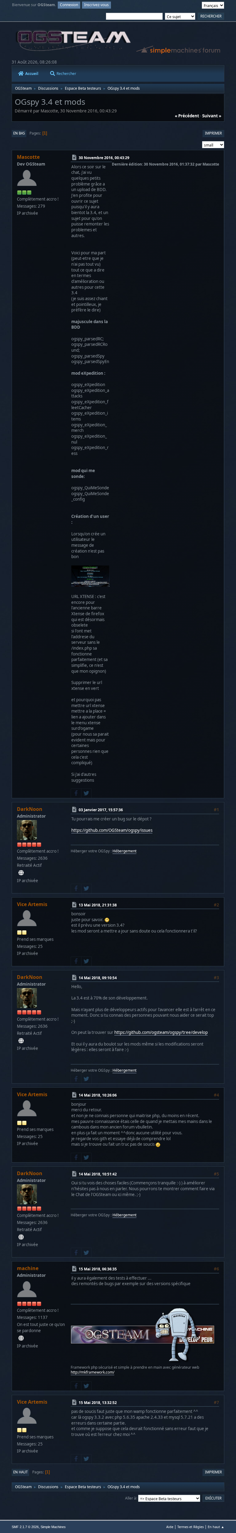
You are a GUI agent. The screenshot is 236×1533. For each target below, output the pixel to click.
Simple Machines (53, 1527)
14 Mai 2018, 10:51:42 (98, 1174)
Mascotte (28, 157)
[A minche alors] (21, 1338)
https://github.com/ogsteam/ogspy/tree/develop (161, 1032)
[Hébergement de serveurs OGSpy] (21, 873)
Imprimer (213, 133)
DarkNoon (29, 809)
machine (27, 1268)
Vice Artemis (32, 904)
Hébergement (124, 851)
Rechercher (66, 73)
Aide (169, 1526)
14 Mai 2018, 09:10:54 (98, 977)
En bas (19, 133)
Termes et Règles (190, 1526)
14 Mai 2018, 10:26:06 (98, 1095)
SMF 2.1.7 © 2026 (25, 1527)
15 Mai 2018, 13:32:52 (98, 1402)
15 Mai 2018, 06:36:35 (98, 1269)
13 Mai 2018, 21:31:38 (98, 904)
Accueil (31, 73)
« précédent (187, 116)
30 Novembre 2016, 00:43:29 (104, 157)
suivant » (211, 116)
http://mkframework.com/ (92, 1372)
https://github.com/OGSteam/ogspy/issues (111, 830)
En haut (20, 1472)
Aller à (130, 1497)
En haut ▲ (216, 1526)
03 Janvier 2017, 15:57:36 (101, 809)
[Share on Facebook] (76, 793)
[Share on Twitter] (86, 793)
